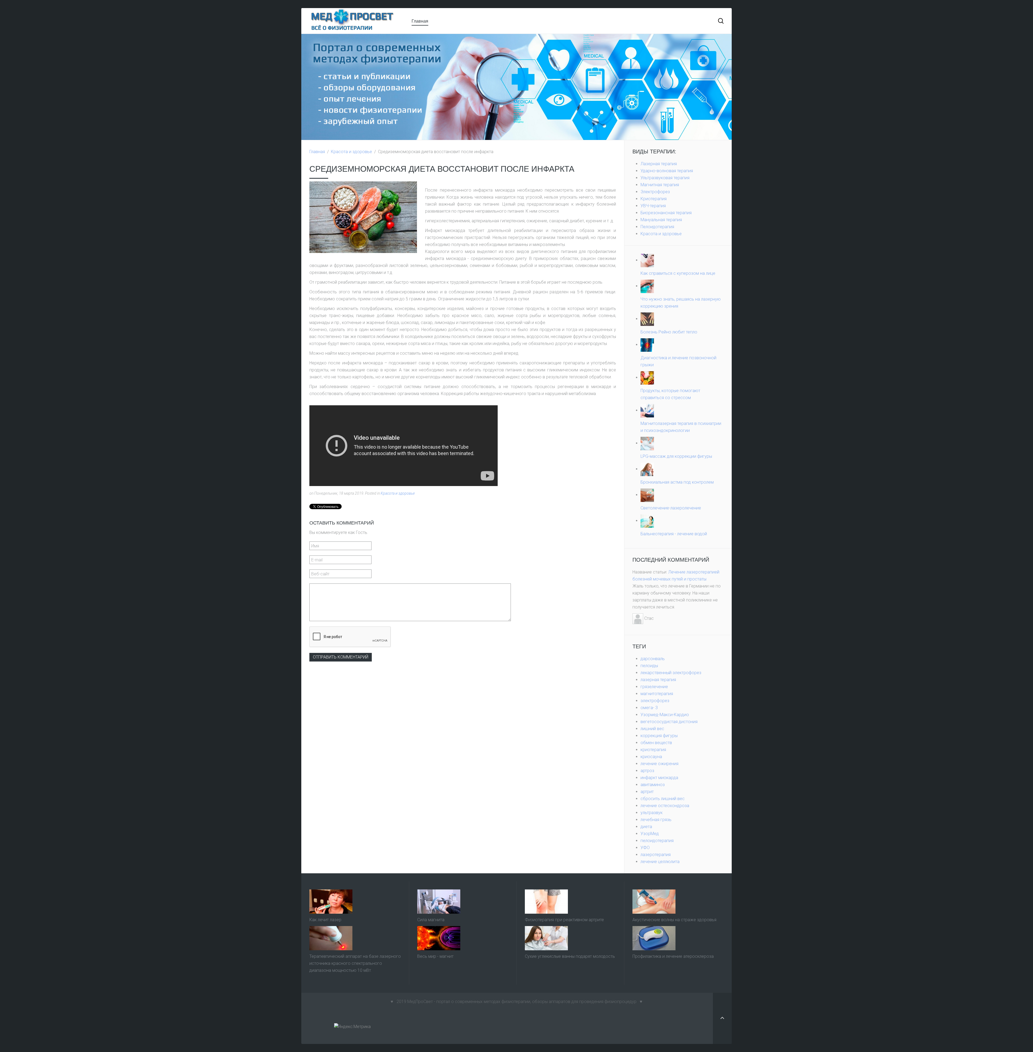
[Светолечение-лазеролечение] (647, 494)
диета (646, 826)
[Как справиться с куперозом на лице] (647, 260)
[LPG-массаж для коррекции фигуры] (647, 443)
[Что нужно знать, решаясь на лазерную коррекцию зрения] (647, 285)
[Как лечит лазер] (330, 901)
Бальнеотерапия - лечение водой (674, 533)
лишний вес (652, 728)
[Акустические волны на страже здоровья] (653, 901)
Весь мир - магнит (435, 956)
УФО (645, 847)
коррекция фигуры (659, 735)
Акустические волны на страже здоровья (674, 919)
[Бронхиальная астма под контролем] (647, 469)
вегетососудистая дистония (669, 721)
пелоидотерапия (657, 840)
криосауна (651, 756)
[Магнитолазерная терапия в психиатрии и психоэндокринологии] (647, 410)
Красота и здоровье (351, 151)
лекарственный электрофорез (671, 672)
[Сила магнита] (438, 901)
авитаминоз (653, 784)
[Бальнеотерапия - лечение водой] (647, 520)
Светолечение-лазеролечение (671, 508)
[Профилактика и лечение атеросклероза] (653, 937)
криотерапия (653, 749)
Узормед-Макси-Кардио (665, 714)
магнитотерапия (657, 693)
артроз (647, 770)
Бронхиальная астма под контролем (677, 482)
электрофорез (655, 700)
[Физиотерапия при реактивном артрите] (546, 901)
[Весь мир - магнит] (438, 937)
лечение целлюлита (660, 861)
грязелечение (654, 686)
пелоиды (649, 665)
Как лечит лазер (325, 919)
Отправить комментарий (340, 657)
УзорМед (650, 833)
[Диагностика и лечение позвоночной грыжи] (647, 344)
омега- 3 (649, 707)
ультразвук (652, 812)
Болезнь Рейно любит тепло (669, 332)
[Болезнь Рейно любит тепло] (647, 318)
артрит (647, 791)
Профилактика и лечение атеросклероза (673, 956)
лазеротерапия (656, 854)
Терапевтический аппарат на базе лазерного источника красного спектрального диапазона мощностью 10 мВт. (355, 963)
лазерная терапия (658, 679)
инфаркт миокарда (659, 777)
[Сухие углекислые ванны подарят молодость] (546, 937)
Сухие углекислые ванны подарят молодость (570, 956)
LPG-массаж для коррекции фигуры (676, 456)
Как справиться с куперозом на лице (678, 273)
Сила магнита (430, 919)
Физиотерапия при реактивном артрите (564, 919)
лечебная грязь (656, 819)
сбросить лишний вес (663, 798)
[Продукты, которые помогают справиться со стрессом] (647, 377)
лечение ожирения (659, 763)
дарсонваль (653, 658)
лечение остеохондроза (665, 805)
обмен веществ (656, 742)
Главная (420, 21)
